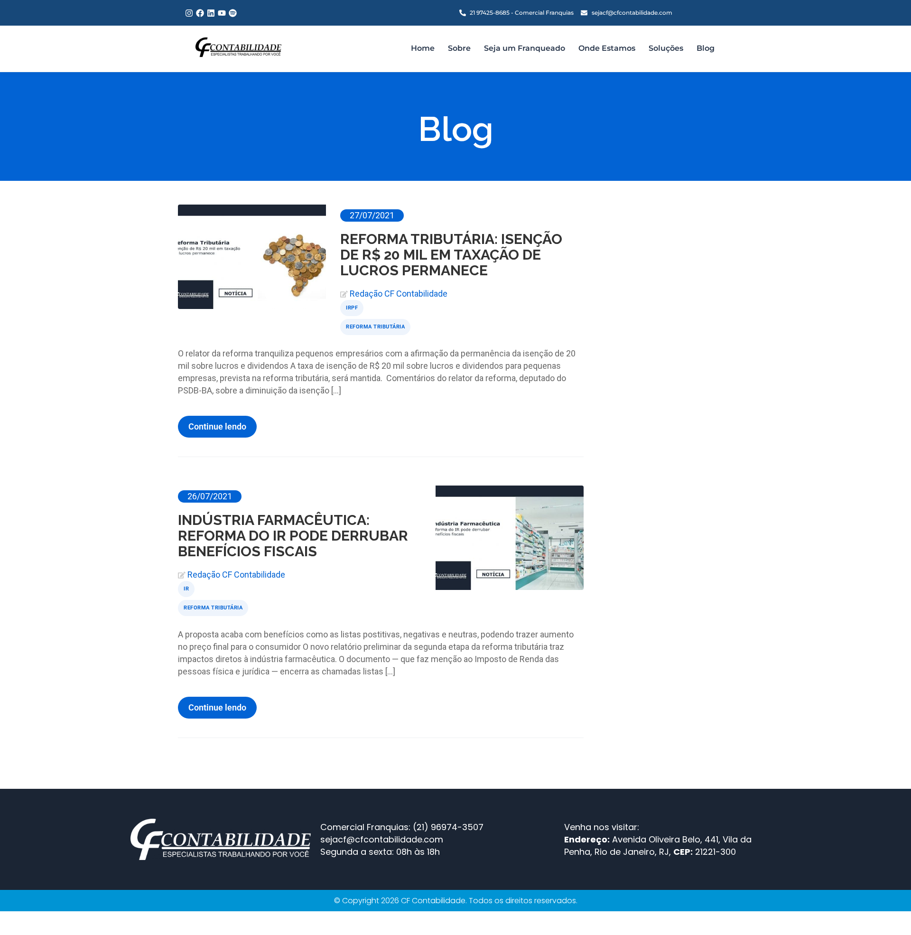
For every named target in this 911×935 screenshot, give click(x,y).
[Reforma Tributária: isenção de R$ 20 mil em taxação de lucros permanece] (252, 257)
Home (423, 48)
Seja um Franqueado (524, 48)
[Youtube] (222, 13)
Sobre (459, 48)
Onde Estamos (606, 48)
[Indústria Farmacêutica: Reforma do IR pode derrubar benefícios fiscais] (510, 538)
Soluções (666, 48)
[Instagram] (189, 13)
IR (186, 589)
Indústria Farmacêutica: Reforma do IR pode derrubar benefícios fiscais (293, 536)
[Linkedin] (211, 13)
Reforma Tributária (375, 327)
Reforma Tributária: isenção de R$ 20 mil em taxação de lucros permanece (451, 255)
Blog (706, 48)
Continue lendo (217, 426)
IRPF (352, 308)
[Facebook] (200, 13)
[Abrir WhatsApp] (887, 911)
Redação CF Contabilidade (398, 294)
